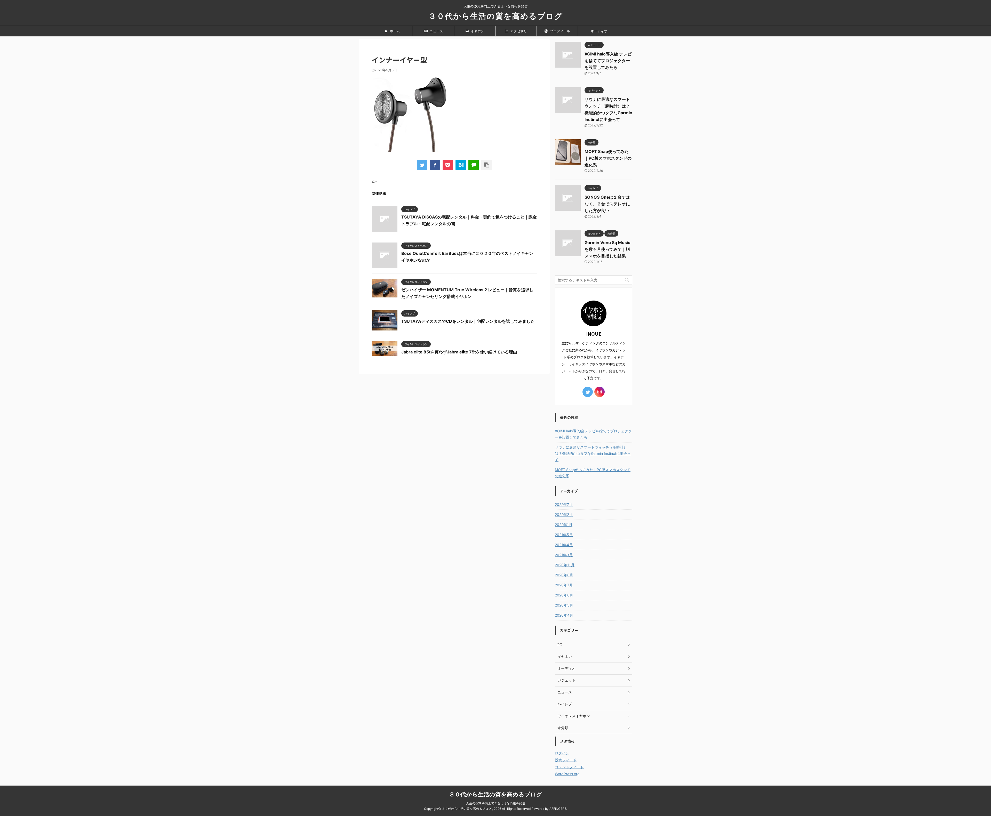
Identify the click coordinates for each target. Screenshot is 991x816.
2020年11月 (564, 565)
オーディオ (598, 31)
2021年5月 (564, 534)
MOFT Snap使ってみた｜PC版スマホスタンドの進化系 (608, 158)
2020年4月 (564, 615)
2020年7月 (564, 585)
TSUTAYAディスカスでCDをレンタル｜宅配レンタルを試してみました (468, 321)
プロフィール (559, 31)
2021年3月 (564, 555)
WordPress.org (567, 774)
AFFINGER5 (557, 809)
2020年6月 (564, 595)
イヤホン (477, 31)
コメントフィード (569, 767)
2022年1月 (563, 524)
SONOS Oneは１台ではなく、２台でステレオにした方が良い (607, 204)
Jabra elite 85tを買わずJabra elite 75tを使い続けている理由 (459, 351)
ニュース (436, 31)
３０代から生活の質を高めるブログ (495, 16)
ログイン (562, 753)
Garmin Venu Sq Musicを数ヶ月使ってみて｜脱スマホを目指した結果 (607, 249)
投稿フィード (566, 760)
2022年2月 (564, 514)
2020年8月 (564, 575)
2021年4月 (564, 545)
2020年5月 (564, 605)
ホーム (394, 31)
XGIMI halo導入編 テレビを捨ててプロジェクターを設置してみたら (608, 60)
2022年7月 (564, 504)
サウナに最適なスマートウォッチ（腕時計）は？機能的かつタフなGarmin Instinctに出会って (593, 453)
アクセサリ (518, 31)
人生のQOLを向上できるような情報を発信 (495, 803)
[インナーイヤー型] (460, 165)
